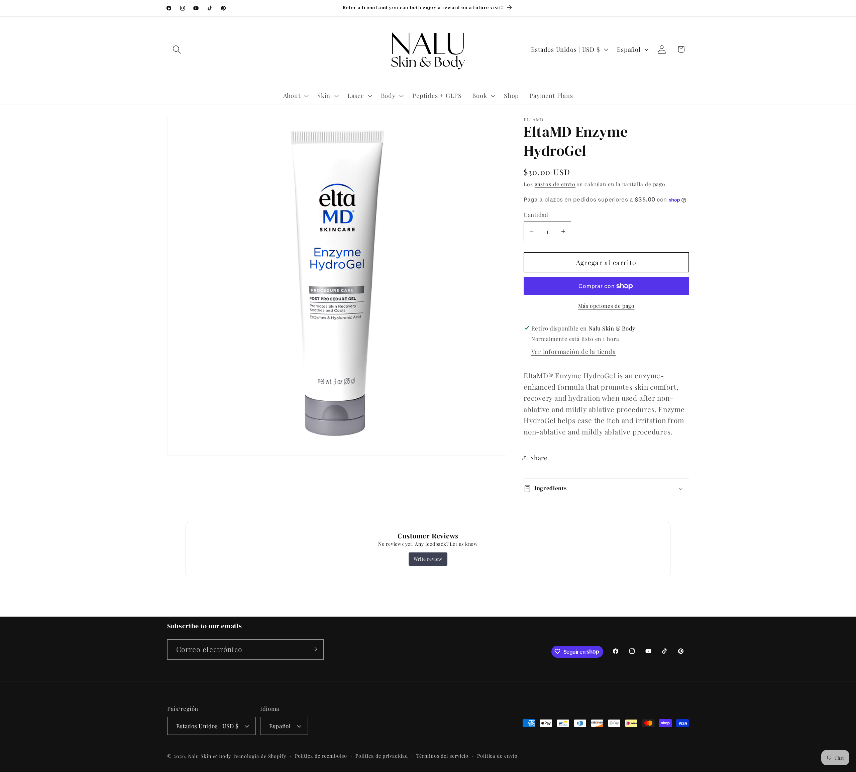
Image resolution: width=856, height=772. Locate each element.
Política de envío (497, 756)
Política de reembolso (321, 756)
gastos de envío (555, 183)
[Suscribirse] (313, 649)
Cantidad (536, 214)
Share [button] (538, 458)
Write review (428, 559)
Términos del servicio (442, 756)
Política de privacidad (381, 756)
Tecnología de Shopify (259, 756)
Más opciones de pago (606, 305)
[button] (176, 49)
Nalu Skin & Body (209, 756)
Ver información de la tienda (573, 351)
